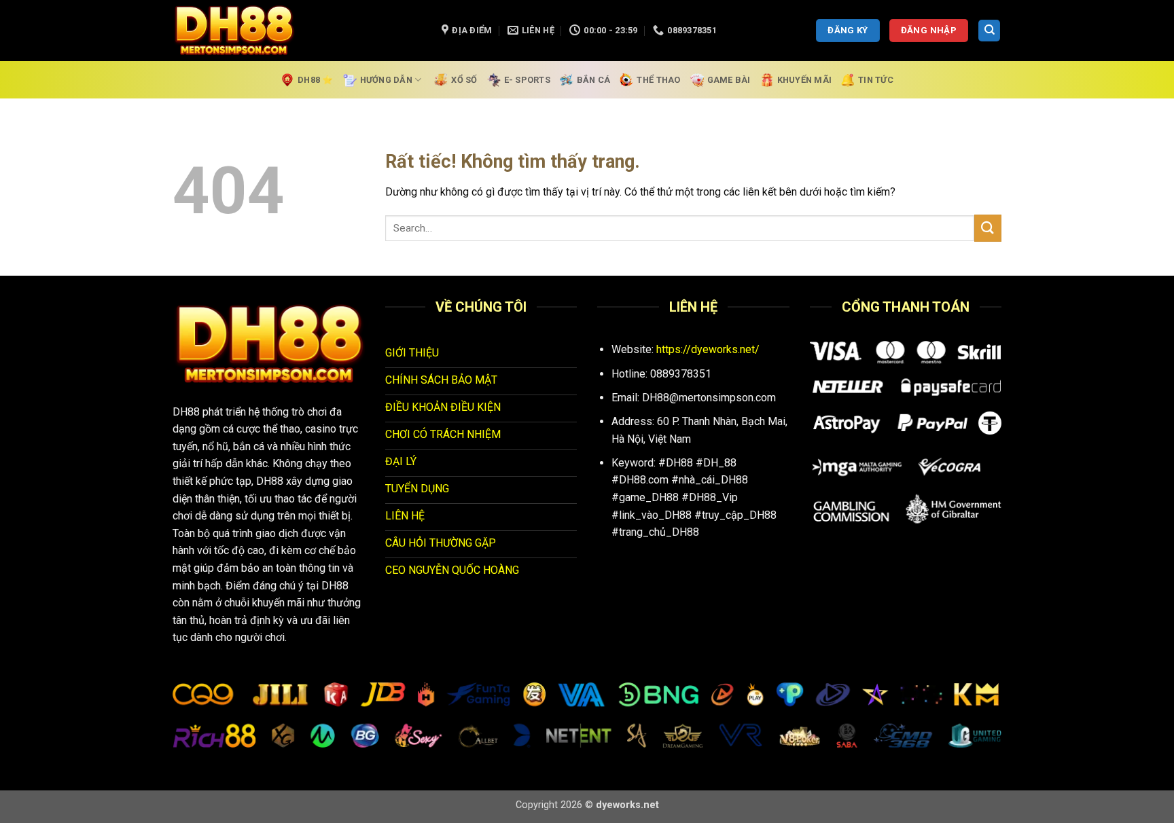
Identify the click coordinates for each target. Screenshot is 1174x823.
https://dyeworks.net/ (708, 349)
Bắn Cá (594, 80)
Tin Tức (875, 80)
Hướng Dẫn (386, 80)
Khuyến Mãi (804, 80)
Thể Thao (658, 80)
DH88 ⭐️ (316, 80)
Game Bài (729, 80)
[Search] (989, 31)
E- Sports (527, 80)
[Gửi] (987, 228)
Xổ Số (464, 80)
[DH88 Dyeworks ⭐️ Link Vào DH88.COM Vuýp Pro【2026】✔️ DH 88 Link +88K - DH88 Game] (297, 30)
